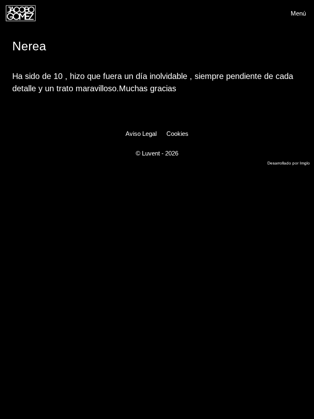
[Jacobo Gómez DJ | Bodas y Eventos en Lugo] (20, 13)
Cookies (177, 133)
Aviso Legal (141, 133)
